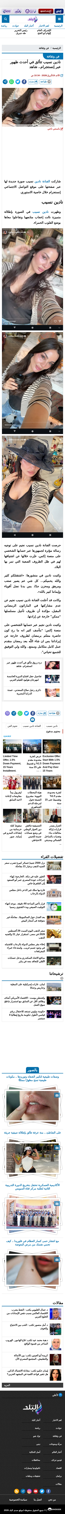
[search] (5, 19)
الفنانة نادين (42, 181)
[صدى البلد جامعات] (30, 11)
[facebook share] (24, 81)
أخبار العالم (57, 1452)
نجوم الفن (12, 726)
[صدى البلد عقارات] (18, 11)
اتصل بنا (38, 1499)
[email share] (5, 81)
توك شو (36, 1436)
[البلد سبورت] (45, 11)
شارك (31, 82)
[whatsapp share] (11, 81)
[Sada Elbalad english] (7, 11)
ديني (38, 1444)
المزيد (7, 1385)
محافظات (36, 1460)
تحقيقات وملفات (33, 1476)
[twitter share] (17, 81)
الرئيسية (58, 25)
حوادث (15, 25)
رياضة (37, 1428)
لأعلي (55, 1395)
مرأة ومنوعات (55, 1444)
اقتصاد (59, 1468)
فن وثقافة (44, 48)
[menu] (59, 19)
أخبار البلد (29, 25)
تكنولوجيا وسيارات (32, 1468)
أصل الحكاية (34, 1452)
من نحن (52, 1499)
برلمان (59, 1476)
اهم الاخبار (44, 25)
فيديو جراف (56, 1460)
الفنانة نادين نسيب (32, 726)
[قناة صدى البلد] (59, 11)
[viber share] (7, 713)
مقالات (59, 1484)
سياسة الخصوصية (18, 1499)
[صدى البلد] (32, 19)
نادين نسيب (40, 211)
